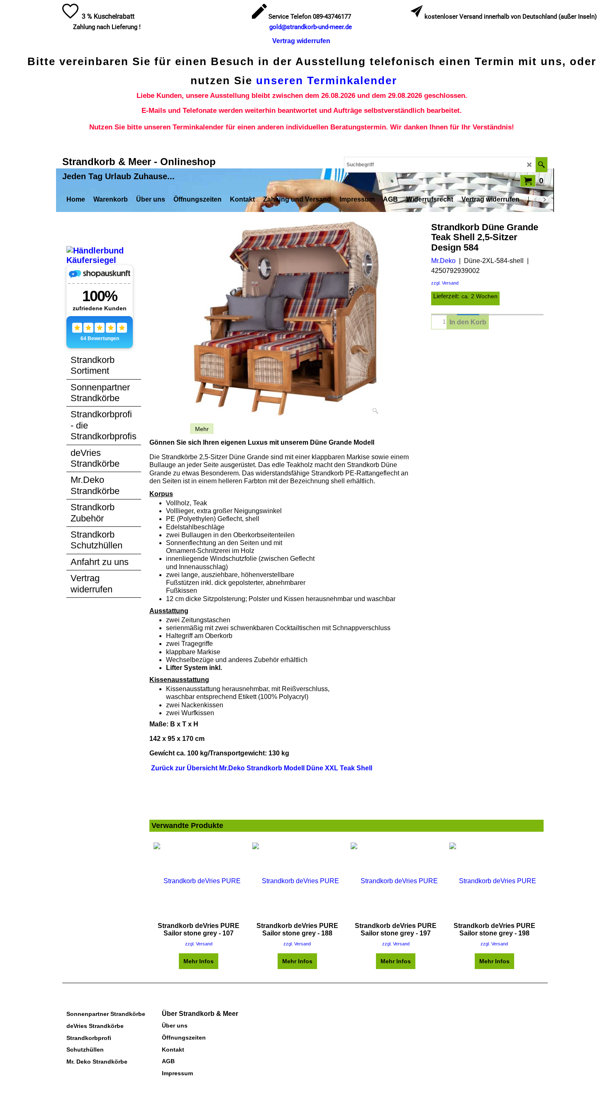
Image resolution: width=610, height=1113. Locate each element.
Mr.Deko (443, 260)
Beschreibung (168, 429)
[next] (544, 199)
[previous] (535, 199)
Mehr (202, 429)
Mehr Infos (198, 961)
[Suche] (541, 164)
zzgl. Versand (445, 282)
